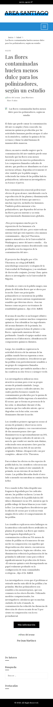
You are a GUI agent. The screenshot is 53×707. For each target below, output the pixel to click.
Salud (8, 50)
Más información (26, 625)
